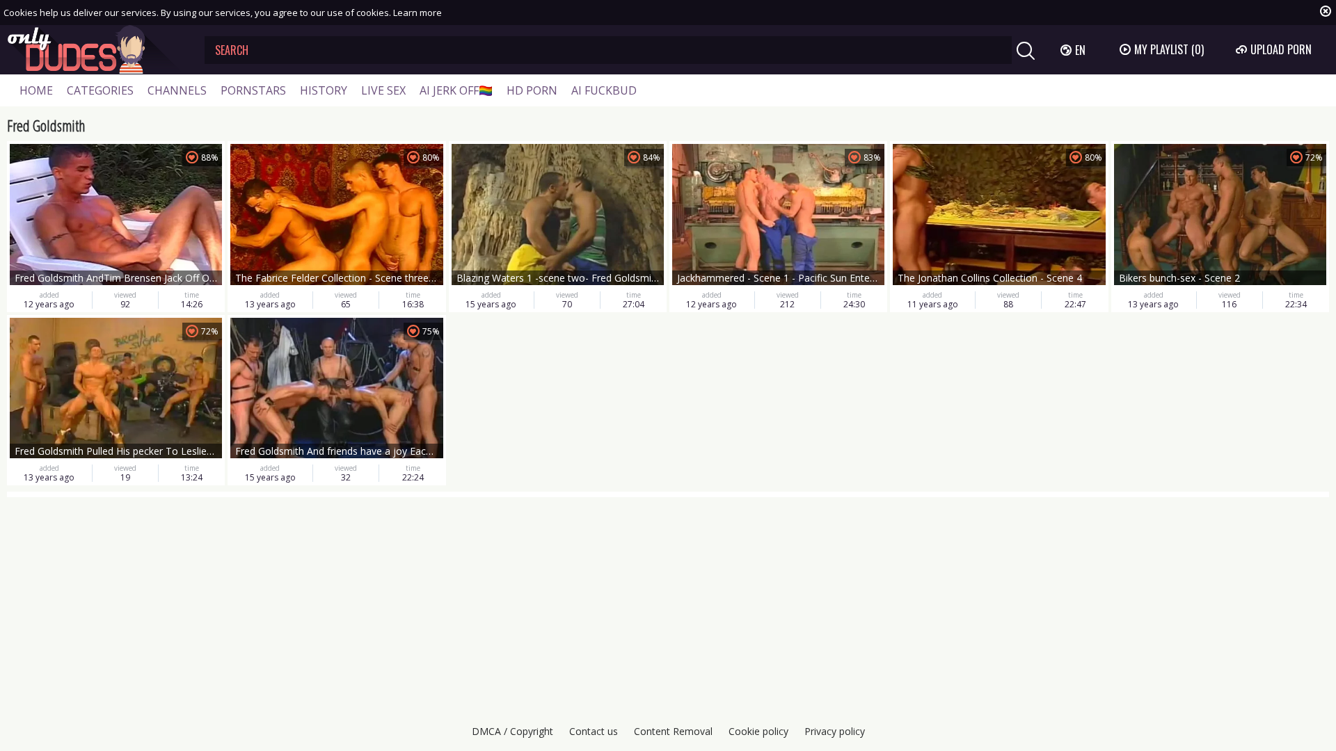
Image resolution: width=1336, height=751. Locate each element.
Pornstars (253, 90)
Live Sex (383, 90)
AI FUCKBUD (604, 90)
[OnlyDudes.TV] (95, 49)
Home (36, 90)
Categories (100, 90)
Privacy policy (834, 731)
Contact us (593, 731)
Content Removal (673, 731)
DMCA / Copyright (512, 731)
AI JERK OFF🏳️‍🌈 (456, 90)
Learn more (417, 12)
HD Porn (532, 90)
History (323, 90)
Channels (177, 90)
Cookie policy (758, 731)
